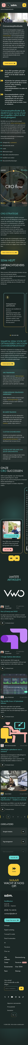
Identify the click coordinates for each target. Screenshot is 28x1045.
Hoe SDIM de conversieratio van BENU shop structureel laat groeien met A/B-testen (11, 543)
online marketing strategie (18, 123)
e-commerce (13, 142)
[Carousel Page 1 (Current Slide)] (10, 335)
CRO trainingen (19, 376)
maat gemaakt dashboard (10, 439)
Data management (8, 851)
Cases (6, 962)
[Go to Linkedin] (19, 997)
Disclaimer (10, 1010)
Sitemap (17, 971)
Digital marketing (9, 930)
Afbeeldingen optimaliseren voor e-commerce (11, 750)
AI (5, 943)
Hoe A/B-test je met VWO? (9, 611)
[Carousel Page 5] (17, 335)
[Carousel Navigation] (14, 557)
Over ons (7, 951)
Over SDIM (18, 967)
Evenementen (8, 967)
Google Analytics (7, 831)
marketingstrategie (12, 399)
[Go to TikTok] (23, 997)
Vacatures (7, 947)
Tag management (7, 841)
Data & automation (9, 938)
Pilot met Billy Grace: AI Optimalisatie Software (12, 702)
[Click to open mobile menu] (24, 5)
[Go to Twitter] (5, 997)
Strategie (6, 925)
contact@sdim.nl (10, 914)
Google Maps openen (11, 920)
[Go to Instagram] (15, 997)
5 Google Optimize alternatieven (11, 657)
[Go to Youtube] (12, 997)
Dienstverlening (20, 957)
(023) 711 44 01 (10, 910)
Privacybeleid (11, 1007)
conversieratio (7, 35)
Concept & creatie (9, 934)
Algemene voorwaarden (14, 1003)
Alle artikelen (7, 958)
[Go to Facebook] (8, 997)
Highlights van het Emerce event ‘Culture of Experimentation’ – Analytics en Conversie (14, 799)
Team (6, 971)
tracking (5, 423)
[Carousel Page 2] (12, 335)
